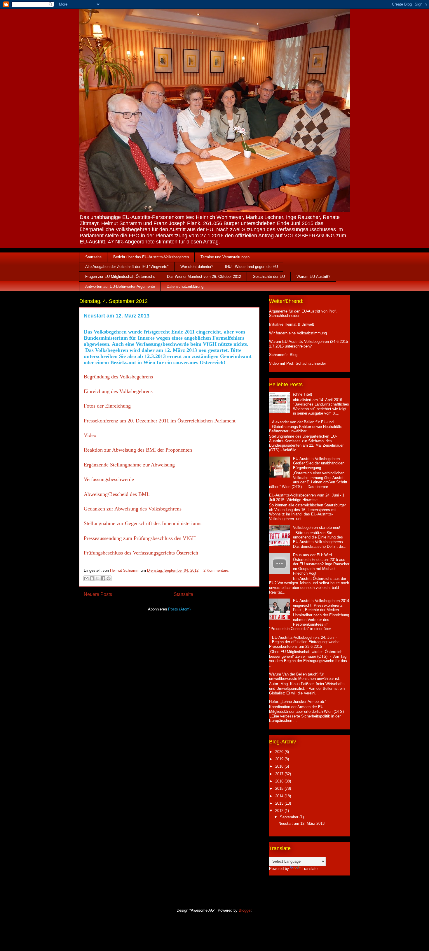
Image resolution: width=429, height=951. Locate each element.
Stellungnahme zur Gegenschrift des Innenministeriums (143, 523)
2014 (280, 796)
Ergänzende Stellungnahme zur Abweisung (129, 465)
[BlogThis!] (92, 578)
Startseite (93, 257)
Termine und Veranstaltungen (225, 257)
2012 (280, 810)
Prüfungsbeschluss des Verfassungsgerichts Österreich (142, 553)
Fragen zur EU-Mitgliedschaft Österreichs (120, 276)
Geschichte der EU (269, 276)
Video (91, 435)
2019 (280, 759)
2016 (280, 781)
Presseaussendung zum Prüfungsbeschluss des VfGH (140, 538)
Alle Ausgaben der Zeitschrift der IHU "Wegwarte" (127, 266)
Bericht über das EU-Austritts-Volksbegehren (151, 257)
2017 (280, 774)
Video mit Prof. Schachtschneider (297, 363)
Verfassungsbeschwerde (109, 479)
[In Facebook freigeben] (103, 578)
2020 (280, 752)
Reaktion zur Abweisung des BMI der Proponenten (138, 450)
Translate (310, 868)
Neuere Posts (98, 594)
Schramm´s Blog (283, 354)
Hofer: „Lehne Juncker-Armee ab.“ (297, 701)
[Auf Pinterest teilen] (108, 578)
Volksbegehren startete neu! (316, 527)
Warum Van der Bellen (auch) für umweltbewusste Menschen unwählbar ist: (304, 676)
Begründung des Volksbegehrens (118, 377)
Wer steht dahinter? (196, 266)
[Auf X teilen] (97, 578)
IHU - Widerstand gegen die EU (251, 266)
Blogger (245, 910)
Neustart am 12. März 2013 (116, 316)
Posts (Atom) (179, 609)
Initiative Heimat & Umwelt (291, 324)
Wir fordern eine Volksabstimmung (298, 333)
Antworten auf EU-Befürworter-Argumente (120, 286)
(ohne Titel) (302, 394)
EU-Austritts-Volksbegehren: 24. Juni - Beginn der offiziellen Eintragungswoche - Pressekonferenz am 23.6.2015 (305, 642)
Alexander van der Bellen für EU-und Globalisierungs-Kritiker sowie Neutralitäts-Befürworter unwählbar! (306, 426)
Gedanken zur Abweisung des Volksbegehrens (133, 509)
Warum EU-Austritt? (313, 276)
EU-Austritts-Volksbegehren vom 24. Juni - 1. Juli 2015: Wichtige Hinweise (307, 497)
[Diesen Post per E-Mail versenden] (86, 578)
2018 (280, 766)
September (289, 817)
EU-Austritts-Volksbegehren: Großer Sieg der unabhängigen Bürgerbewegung (318, 463)
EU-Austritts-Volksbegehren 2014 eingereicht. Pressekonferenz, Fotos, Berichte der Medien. (321, 605)
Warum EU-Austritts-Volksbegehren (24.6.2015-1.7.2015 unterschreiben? (309, 343)
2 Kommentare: (216, 570)
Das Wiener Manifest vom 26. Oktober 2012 (204, 276)
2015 (280, 788)
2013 (280, 803)
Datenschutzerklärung (185, 286)
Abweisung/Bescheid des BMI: (117, 494)
